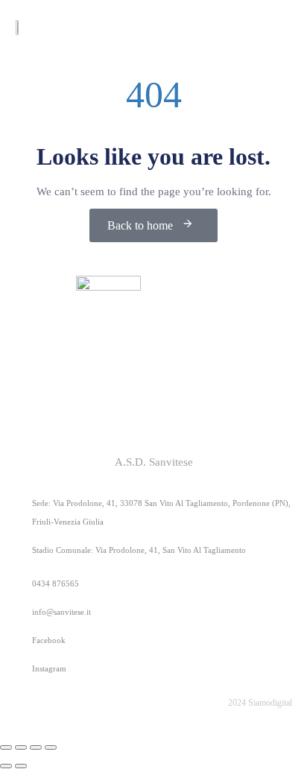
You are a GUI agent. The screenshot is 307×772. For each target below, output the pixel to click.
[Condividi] (36, 747)
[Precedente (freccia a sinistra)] (6, 766)
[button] (281, 27)
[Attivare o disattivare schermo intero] (21, 747)
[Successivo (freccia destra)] (21, 766)
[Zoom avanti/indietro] (6, 747)
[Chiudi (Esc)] (51, 747)
